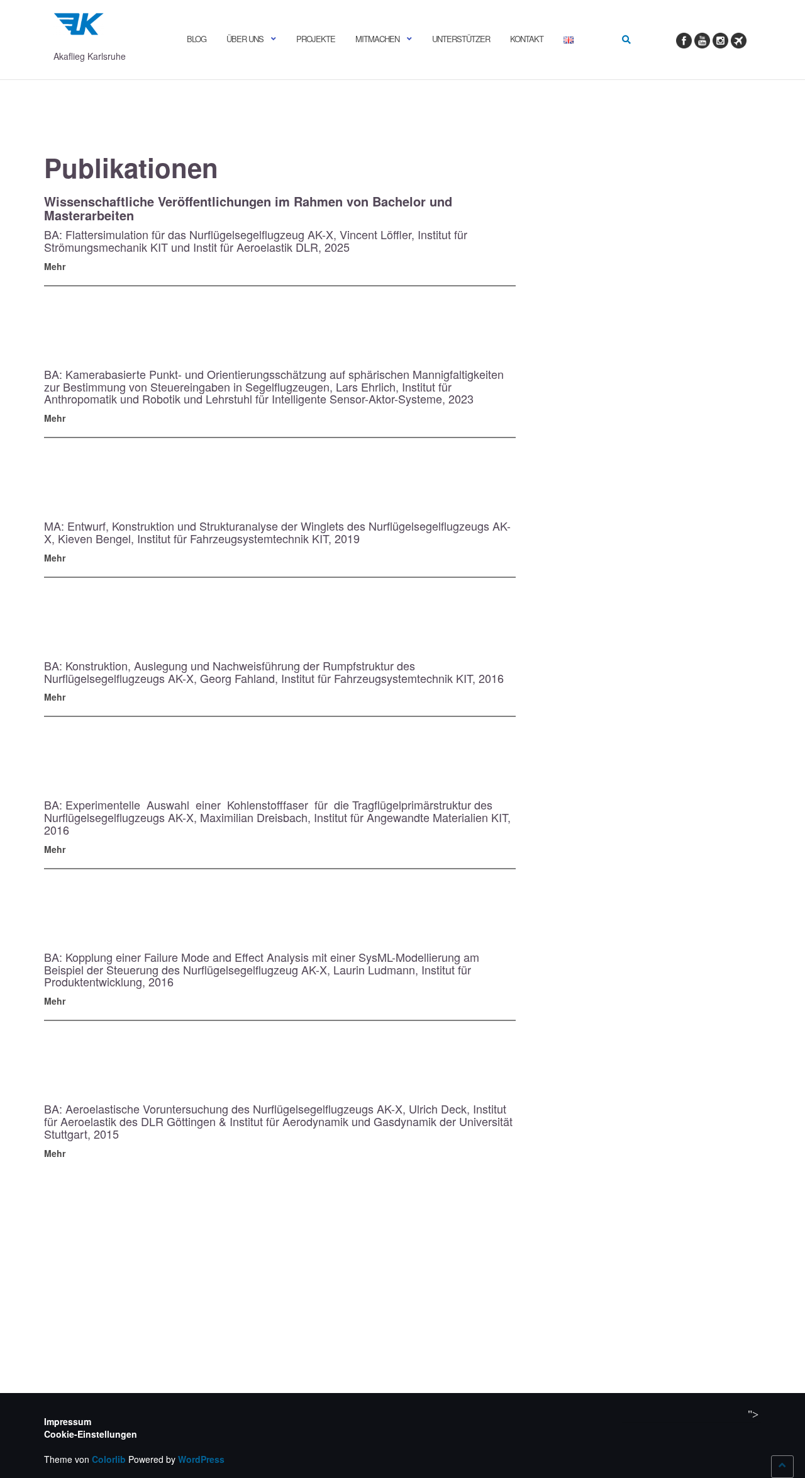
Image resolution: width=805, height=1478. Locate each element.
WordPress (201, 1459)
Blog (196, 39)
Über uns (245, 39)
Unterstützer (461, 39)
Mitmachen (377, 39)
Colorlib (109, 1459)
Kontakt (526, 39)
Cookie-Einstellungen (90, 1434)
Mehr (54, 266)
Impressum (67, 1421)
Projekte (315, 39)
